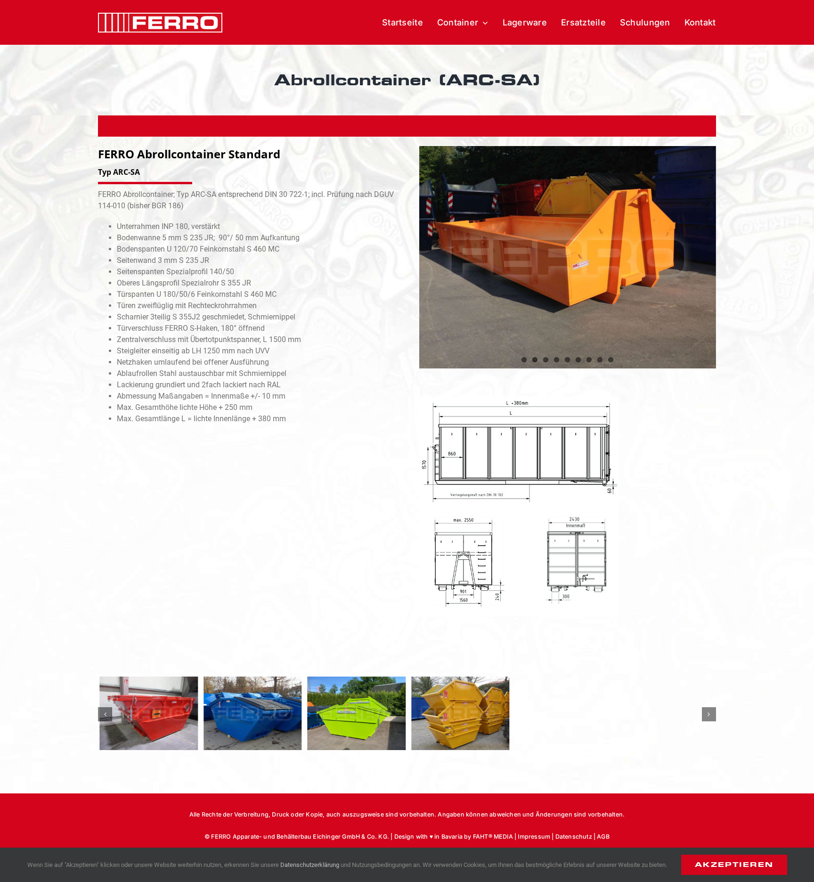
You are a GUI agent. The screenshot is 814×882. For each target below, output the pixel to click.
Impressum (534, 836)
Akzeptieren (734, 864)
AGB (603, 836)
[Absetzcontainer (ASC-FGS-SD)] (355, 713)
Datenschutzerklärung (309, 864)
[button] (105, 714)
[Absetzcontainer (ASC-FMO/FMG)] (459, 713)
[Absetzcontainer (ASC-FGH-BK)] (147, 713)
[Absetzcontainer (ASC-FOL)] (667, 713)
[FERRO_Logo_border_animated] (160, 16)
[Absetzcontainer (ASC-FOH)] (562, 713)
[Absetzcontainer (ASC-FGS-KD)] (251, 713)
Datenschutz (573, 836)
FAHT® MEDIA (493, 836)
